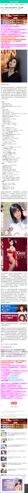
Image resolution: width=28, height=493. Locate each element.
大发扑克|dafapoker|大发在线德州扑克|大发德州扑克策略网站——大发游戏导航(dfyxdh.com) (14, 33)
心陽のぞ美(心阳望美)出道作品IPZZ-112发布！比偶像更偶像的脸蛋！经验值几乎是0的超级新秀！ (16, 434)
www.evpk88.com (15, 374)
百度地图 (25, 487)
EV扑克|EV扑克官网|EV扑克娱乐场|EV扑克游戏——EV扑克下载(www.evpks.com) (14, 37)
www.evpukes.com (13, 377)
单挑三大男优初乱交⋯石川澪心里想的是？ (16, 451)
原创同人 (22, 4)
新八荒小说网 (14, 2)
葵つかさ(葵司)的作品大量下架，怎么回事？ (12, 8)
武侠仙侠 (17, 4)
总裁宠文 (19, 9)
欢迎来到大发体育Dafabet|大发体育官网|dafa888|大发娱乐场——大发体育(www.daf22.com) (14, 392)
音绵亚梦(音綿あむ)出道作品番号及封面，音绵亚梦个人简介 (17, 470)
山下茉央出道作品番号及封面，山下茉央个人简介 (16, 457)
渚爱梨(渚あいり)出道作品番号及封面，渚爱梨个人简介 (17, 439)
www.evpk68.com (14, 375)
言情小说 (6, 4)
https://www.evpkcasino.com (15, 379)
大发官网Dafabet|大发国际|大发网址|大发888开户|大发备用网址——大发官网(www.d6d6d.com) (14, 395)
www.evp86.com (16, 351)
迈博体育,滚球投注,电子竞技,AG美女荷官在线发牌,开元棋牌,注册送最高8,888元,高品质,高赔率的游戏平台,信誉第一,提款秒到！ (14, 46)
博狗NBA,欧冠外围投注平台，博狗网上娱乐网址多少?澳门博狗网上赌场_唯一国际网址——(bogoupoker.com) (13, 26)
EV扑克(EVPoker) (7, 347)
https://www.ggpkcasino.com (16, 380)
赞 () (15, 403)
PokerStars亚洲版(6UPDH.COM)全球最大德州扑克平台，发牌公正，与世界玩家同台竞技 (13, 30)
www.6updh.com (18, 398)
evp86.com (6, 355)
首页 (2, 4)
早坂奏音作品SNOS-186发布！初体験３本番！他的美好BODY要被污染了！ (17, 463)
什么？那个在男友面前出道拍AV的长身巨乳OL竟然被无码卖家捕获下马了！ (17, 445)
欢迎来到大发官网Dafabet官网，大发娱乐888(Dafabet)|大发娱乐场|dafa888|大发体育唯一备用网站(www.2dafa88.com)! (14, 388)
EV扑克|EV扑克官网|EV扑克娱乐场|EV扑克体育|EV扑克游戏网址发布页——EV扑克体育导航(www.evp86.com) (13, 41)
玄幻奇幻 (11, 4)
